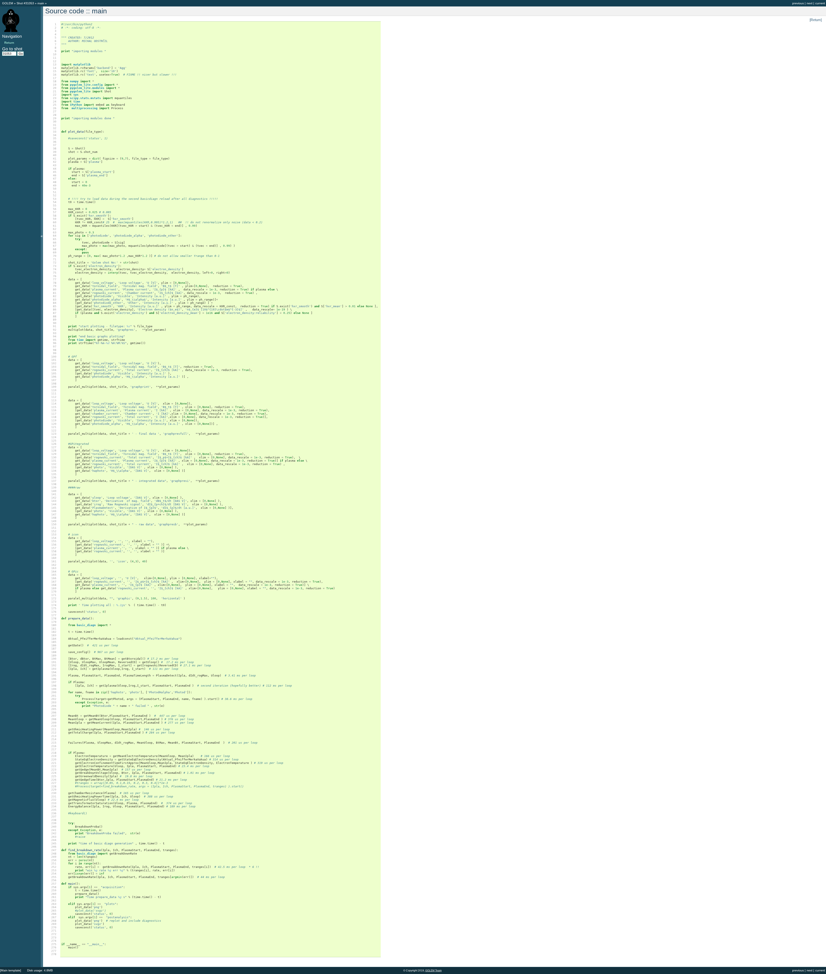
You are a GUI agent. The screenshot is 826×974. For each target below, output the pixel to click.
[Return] (816, 20)
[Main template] (10, 970)
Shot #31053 (25, 3)
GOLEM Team (433, 970)
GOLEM (8, 3)
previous (798, 3)
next (809, 3)
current (820, 3)
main (41, 3)
